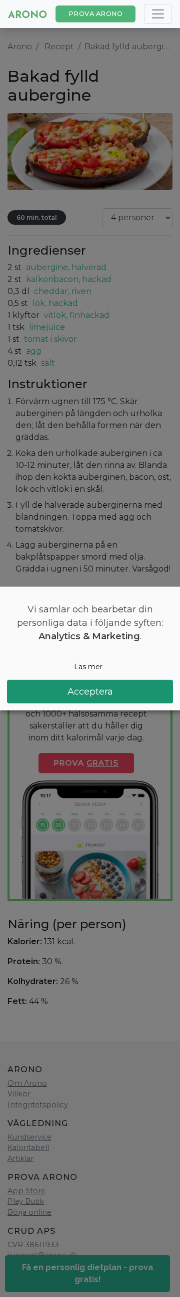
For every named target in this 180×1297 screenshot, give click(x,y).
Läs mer (88, 666)
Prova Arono (95, 13)
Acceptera (90, 691)
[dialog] (90, 648)
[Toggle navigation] (158, 14)
